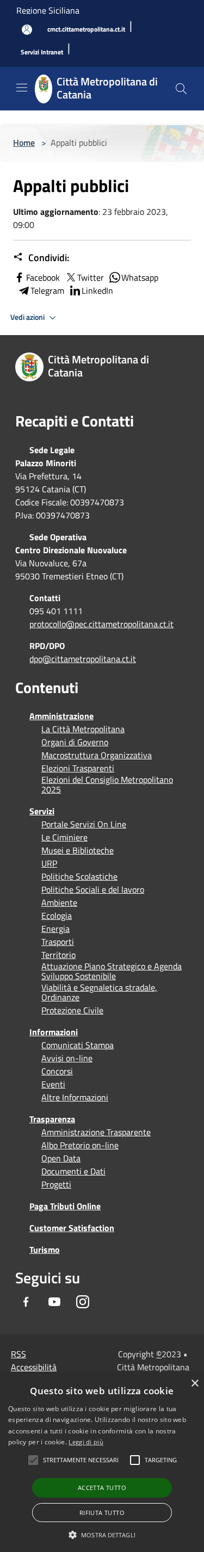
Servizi (41, 811)
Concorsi (57, 1071)
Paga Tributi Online (65, 1206)
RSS (18, 1354)
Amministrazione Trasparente (96, 1132)
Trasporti (57, 942)
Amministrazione (61, 715)
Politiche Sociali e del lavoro (92, 889)
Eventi (53, 1084)
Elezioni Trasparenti (77, 768)
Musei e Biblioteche (77, 850)
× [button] (194, 1384)
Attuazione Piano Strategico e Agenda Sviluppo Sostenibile (111, 971)
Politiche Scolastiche (79, 876)
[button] (81, 1460)
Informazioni (53, 1031)
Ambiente (59, 902)
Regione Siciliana (47, 10)
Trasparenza (52, 1119)
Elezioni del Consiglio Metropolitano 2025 (107, 784)
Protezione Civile (72, 1010)
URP (49, 863)
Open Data (61, 1158)
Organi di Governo (74, 742)
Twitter (90, 277)
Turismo (44, 1249)
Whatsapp (139, 277)
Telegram (47, 290)
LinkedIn (97, 290)
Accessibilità (34, 1367)
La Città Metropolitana (83, 729)
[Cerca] (181, 88)
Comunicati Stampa (77, 1045)
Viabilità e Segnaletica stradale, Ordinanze (99, 992)
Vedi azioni (28, 317)
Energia (55, 928)
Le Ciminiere (64, 837)
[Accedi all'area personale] (27, 29)
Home (24, 142)
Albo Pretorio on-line (80, 1145)
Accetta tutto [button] (102, 1487)
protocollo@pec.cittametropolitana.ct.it (101, 623)
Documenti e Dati (73, 1171)
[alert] (102, 1463)
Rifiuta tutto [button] (102, 1512)
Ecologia (56, 915)
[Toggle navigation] (21, 87)
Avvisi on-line (66, 1058)
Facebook (43, 277)
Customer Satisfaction (71, 1227)
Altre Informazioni (74, 1097)
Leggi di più (86, 1442)
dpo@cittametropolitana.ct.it (82, 658)
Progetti (56, 1184)
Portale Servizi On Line (83, 824)
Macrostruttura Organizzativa (96, 755)
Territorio (58, 955)
